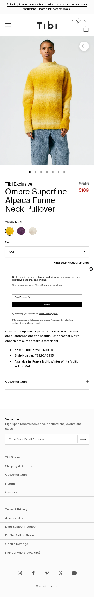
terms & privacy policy (48, 313)
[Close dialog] (91, 269)
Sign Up (47, 304)
